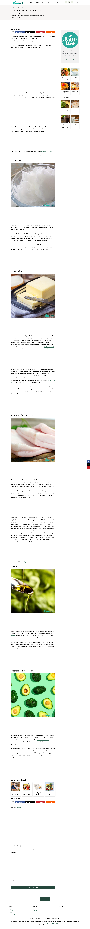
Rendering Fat (24, 562)
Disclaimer (12, 912)
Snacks (49, 2)
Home (13, 7)
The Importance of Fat (46, 151)
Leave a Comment (16, 17)
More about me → (70, 59)
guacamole (38, 742)
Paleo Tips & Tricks (19, 7)
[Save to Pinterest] (88, 467)
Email (12, 881)
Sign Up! (35, 910)
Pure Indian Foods (20, 391)
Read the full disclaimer (53, 924)
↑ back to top (45, 899)
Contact (59, 910)
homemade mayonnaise (43, 740)
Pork (43, 2)
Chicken (38, 2)
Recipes (31, 2)
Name (12, 875)
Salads (56, 2)
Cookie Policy (12, 914)
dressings (13, 635)
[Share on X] (88, 464)
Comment (14, 852)
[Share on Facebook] (88, 461)
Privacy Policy (12, 910)
